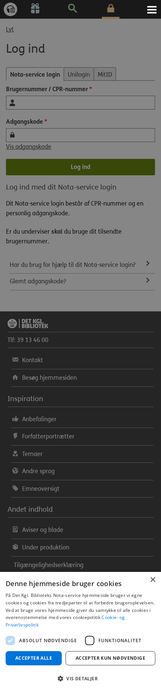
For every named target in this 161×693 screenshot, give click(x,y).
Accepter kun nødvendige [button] (110, 658)
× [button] (152, 580)
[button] (80, 678)
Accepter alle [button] (33, 658)
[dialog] (80, 632)
